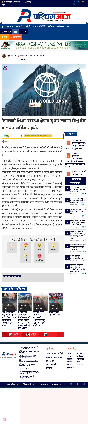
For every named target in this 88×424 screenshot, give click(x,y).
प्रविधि (28, 26)
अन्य (68, 26)
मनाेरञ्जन (51, 26)
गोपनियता (80, 356)
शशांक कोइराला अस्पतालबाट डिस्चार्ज (76, 257)
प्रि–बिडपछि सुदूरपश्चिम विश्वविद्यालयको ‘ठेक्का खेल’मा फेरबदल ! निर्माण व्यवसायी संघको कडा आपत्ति (75, 160)
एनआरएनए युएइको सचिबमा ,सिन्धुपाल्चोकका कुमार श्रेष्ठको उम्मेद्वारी (78, 200)
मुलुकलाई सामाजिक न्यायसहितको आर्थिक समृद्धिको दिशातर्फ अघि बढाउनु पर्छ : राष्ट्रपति (77, 268)
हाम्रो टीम (80, 364)
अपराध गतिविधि (39, 26)
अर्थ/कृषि (19, 26)
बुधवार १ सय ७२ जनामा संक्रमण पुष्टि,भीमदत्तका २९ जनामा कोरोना (77, 222)
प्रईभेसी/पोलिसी (69, 360)
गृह (3, 26)
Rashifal (47, 2)
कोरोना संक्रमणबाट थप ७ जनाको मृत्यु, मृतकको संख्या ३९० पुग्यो (78, 247)
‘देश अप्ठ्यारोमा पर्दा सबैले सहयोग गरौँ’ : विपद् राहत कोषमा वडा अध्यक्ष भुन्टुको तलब (75, 144)
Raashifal (63, 2)
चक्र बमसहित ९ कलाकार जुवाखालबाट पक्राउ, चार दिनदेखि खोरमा (78, 189)
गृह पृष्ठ (69, 353)
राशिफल (55, 2)
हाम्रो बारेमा (70, 367)
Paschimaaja (37, 2)
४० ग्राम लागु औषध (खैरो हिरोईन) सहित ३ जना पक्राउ (78, 211)
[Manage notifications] (4, 419)
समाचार (10, 26)
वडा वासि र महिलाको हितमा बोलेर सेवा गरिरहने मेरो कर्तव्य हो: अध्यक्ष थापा (78, 235)
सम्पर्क (69, 364)
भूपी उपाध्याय (11, 55)
